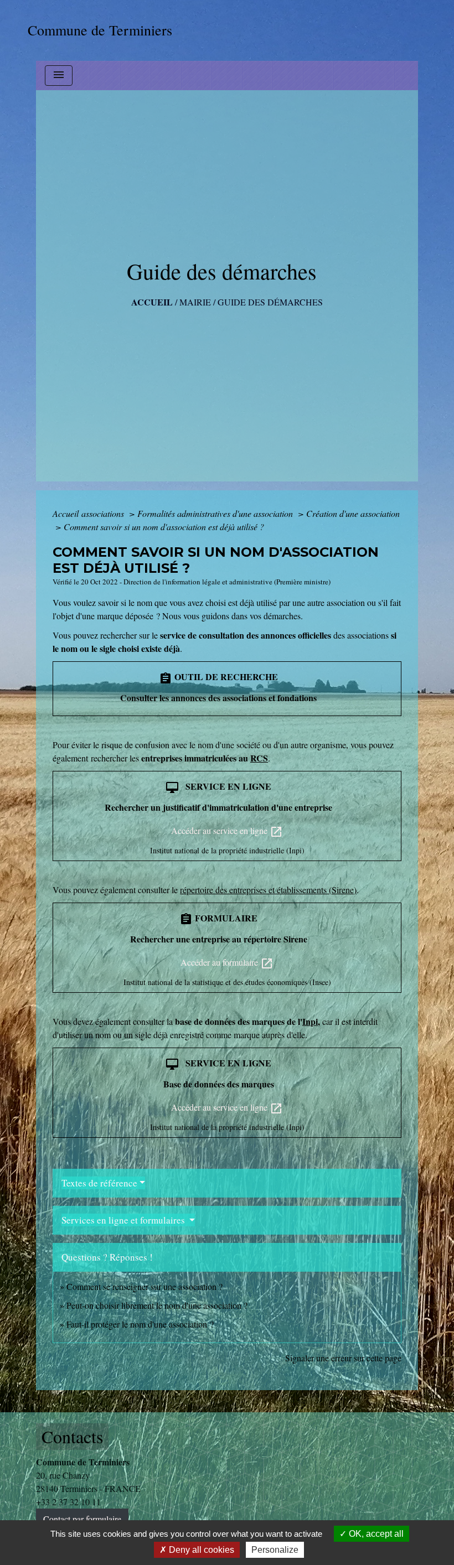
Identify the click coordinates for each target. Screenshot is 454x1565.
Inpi (310, 1021)
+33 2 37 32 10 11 (68, 1501)
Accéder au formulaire (227, 963)
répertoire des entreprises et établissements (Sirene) (268, 889)
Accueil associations (89, 513)
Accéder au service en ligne (227, 831)
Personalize (274, 1549)
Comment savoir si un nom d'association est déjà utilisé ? (164, 526)
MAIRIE (195, 302)
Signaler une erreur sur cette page (343, 1358)
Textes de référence (99, 1183)
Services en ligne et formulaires (124, 1220)
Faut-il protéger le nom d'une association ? (140, 1324)
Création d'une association (353, 513)
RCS (259, 758)
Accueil (152, 302)
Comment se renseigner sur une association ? (144, 1286)
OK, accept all (375, 1533)
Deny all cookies (200, 1549)
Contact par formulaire (82, 1519)
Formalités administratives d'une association (216, 513)
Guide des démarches (270, 302)
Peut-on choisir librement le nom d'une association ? (156, 1305)
